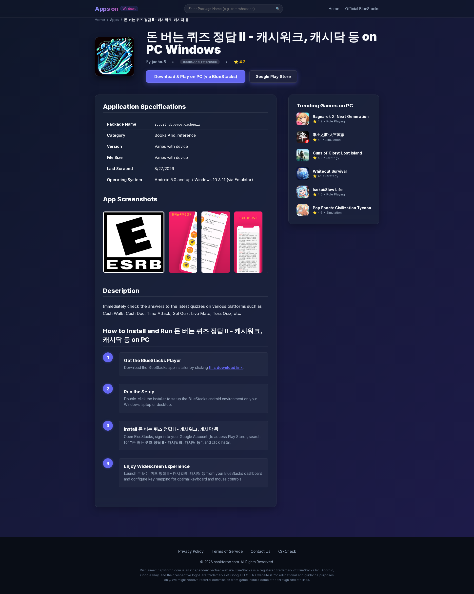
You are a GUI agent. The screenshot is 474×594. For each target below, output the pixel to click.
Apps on (115, 8)
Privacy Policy (191, 551)
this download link (226, 367)
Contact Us (260, 551)
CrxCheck (287, 551)
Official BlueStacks (362, 8)
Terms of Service (227, 551)
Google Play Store (273, 76)
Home (334, 8)
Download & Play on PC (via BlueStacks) (195, 76)
